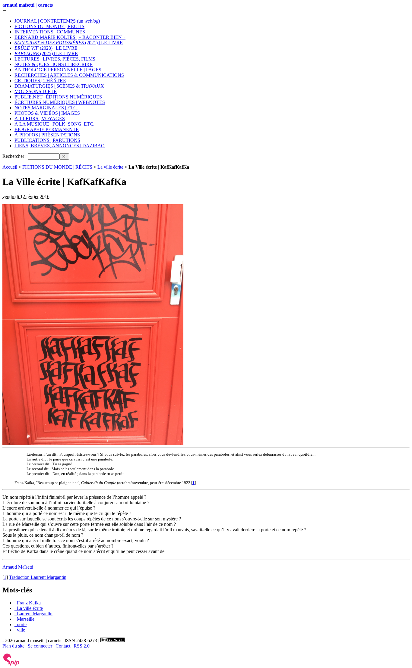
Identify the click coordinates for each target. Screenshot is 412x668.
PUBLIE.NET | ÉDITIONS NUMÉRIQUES (58, 96)
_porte (20, 624)
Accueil (9, 167)
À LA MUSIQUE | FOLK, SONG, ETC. (54, 123)
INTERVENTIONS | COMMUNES (49, 31)
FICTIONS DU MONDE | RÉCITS (49, 26)
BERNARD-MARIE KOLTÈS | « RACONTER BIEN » (69, 37)
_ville (19, 629)
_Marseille (24, 619)
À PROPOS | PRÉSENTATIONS (47, 134)
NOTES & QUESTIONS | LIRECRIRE (53, 64)
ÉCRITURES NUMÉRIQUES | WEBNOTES (59, 102)
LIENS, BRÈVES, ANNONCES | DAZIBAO (59, 145)
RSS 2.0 (82, 645)
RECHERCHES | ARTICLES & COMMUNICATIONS (69, 75)
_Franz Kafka (27, 602)
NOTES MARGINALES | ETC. (46, 107)
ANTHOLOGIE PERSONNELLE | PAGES (57, 69)
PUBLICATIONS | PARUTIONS (47, 140)
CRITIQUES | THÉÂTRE (40, 80)
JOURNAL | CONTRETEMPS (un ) (57, 20)
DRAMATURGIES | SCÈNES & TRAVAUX (59, 86)
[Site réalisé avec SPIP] (11, 664)
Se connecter (40, 645)
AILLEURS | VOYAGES (39, 118)
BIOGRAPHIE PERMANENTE (46, 129)
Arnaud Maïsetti (17, 567)
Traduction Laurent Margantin (37, 577)
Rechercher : (14, 156)
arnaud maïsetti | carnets (27, 5)
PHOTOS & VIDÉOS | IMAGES (47, 113)
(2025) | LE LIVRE (46, 53)
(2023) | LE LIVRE (46, 48)
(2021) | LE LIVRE (68, 42)
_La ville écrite (28, 608)
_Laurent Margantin (33, 613)
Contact (62, 645)
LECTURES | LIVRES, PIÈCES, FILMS (54, 58)
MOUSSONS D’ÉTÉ (35, 91)
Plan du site (13, 645)
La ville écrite (110, 167)
